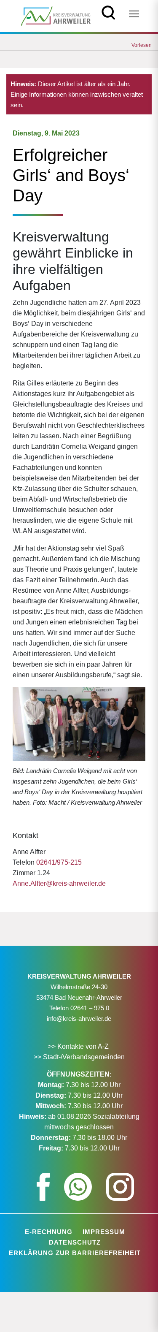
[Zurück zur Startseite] (56, 15)
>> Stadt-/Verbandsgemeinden (79, 1057)
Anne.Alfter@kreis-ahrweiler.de (59, 883)
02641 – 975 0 (89, 1008)
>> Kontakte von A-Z (79, 1046)
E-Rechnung (48, 1231)
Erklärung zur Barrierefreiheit (75, 1252)
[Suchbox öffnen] (108, 11)
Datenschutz (75, 1242)
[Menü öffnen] (134, 14)
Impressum (104, 1231)
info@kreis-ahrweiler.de (79, 1018)
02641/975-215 (59, 862)
